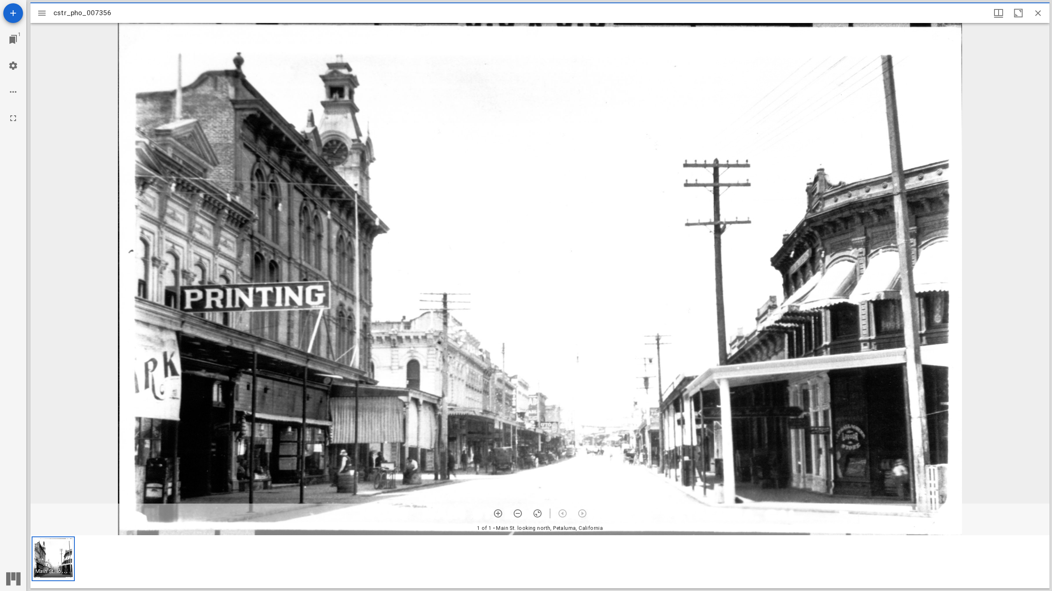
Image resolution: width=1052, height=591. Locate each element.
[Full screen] (13, 118)
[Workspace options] (13, 92)
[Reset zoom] (537, 513)
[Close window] (1038, 13)
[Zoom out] (518, 513)
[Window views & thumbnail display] (998, 13)
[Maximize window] (1018, 13)
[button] (53, 558)
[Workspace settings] (13, 66)
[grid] (540, 562)
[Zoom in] (498, 513)
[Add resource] (13, 13)
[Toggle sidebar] (42, 13)
